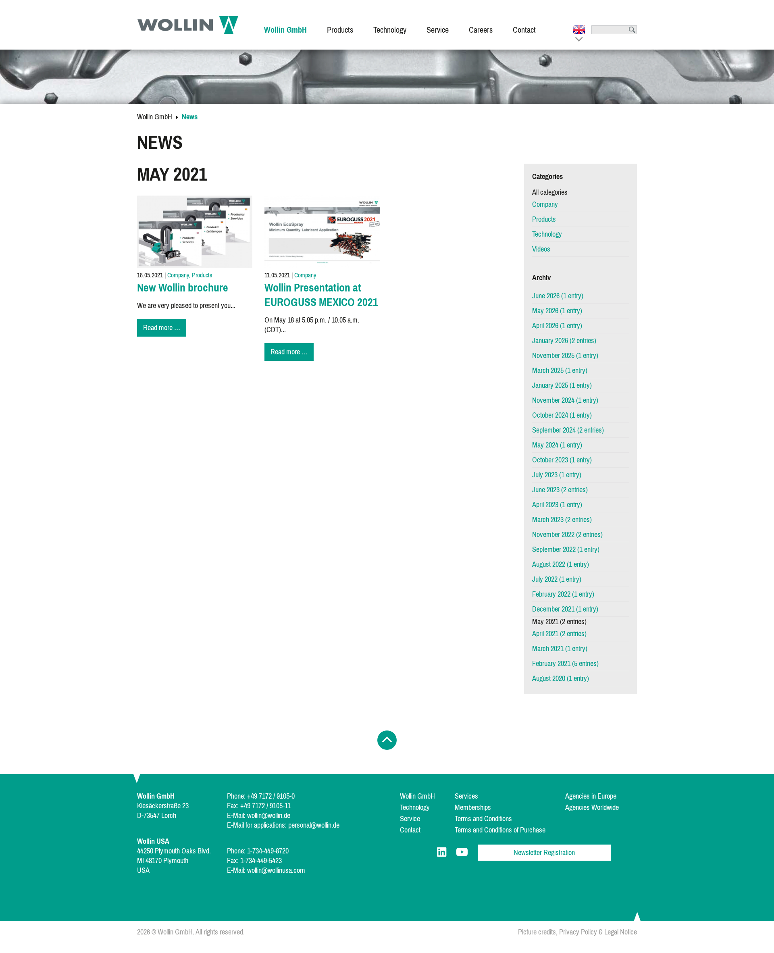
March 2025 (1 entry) (559, 370)
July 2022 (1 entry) (556, 579)
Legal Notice (620, 932)
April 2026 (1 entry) (557, 326)
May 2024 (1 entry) (557, 445)
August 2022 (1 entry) (560, 564)
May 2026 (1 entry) (557, 311)
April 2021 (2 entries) (559, 634)
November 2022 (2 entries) (567, 534)
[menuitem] (285, 25)
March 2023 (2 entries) (562, 519)
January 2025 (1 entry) (562, 385)
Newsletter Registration (544, 852)
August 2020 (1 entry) (560, 678)
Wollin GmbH (154, 117)
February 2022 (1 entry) (563, 594)
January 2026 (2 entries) (564, 340)
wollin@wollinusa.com (276, 870)
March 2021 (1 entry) (559, 648)
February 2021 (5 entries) (565, 663)
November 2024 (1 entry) (565, 400)
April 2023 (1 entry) (557, 505)
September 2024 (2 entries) (568, 430)
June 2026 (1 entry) (557, 296)
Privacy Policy (578, 932)
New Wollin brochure (182, 287)
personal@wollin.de (313, 825)
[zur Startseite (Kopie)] (187, 25)
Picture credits (537, 932)
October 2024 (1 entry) (562, 415)
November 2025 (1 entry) (565, 355)
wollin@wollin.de (268, 815)
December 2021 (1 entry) (565, 609)
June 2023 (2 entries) (560, 490)
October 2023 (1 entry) (562, 460)
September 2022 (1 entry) (565, 549)
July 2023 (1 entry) (556, 475)
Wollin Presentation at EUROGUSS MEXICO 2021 (321, 294)
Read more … (164, 328)
